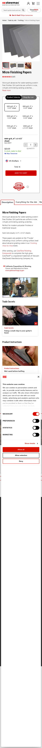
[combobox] (13, 9)
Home (4, 20)
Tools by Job (12, 20)
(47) (13, 77)
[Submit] (23, 10)
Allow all (21, 449)
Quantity (31, 149)
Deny (21, 461)
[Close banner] (38, 377)
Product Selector (13, 97)
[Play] (20, 287)
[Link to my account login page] (28, 3)
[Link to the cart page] (33, 3)
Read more (6, 90)
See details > (28, 186)
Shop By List (28, 97)
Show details (30, 443)
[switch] (36, 421)
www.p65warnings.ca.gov (14, 270)
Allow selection (21, 455)
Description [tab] (7, 202)
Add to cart (21, 173)
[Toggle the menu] (38, 3)
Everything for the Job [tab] (26, 202)
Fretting (20, 20)
